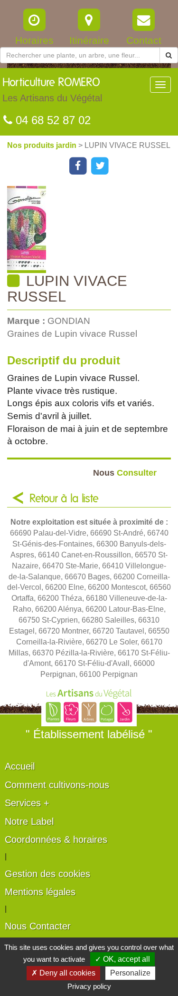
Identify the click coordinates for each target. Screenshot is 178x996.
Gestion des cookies (47, 874)
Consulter (125, 473)
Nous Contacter (38, 926)
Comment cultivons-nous (57, 785)
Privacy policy (89, 986)
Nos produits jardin (42, 145)
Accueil (20, 766)
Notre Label (29, 821)
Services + (27, 803)
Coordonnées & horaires (56, 839)
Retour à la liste (64, 499)
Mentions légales (40, 892)
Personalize (130, 973)
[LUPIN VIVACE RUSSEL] (92, 229)
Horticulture (52, 90)
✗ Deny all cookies (63, 973)
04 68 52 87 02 (51, 120)
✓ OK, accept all (122, 959)
